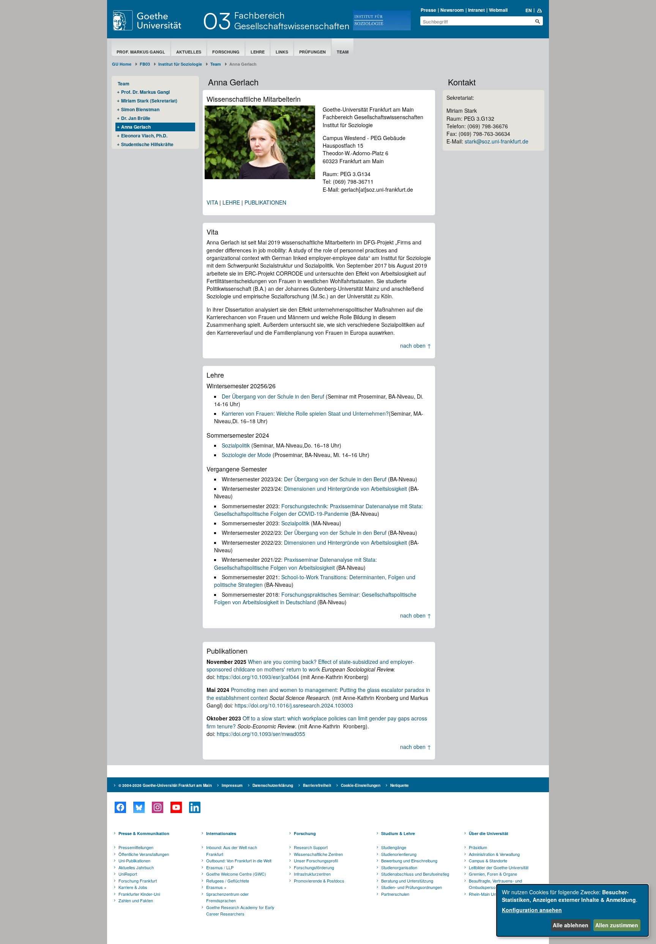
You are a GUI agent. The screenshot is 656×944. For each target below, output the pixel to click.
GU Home (121, 64)
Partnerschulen (395, 894)
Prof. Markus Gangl (141, 52)
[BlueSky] (138, 807)
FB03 (145, 64)
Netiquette (399, 785)
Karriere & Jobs (132, 887)
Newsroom (452, 9)
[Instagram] (157, 807)
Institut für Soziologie (180, 64)
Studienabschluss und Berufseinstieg (415, 874)
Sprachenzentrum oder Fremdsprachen (227, 897)
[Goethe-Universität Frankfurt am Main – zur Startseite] (156, 20)
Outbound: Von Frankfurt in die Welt (238, 860)
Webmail (498, 9)
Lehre (258, 52)
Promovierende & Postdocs (319, 881)
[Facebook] (120, 807)
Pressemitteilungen (135, 847)
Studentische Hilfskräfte (147, 144)
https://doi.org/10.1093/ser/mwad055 (261, 734)
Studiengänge (393, 847)
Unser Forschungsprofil (316, 860)
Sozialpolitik (236, 445)
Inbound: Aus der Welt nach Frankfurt (231, 850)
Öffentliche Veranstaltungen (143, 854)
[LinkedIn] (194, 807)
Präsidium (478, 847)
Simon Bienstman (140, 109)
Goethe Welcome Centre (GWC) (236, 874)
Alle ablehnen (570, 925)
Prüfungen (312, 52)
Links (282, 52)
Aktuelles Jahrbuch (136, 867)
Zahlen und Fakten (135, 900)
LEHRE (231, 202)
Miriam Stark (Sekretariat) (149, 100)
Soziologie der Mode (246, 455)
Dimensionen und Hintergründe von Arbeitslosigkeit (345, 488)
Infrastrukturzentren (312, 874)
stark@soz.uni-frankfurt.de (496, 141)
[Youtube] (175, 807)
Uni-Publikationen (134, 860)
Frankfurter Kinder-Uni (139, 894)
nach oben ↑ (415, 345)
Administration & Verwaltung (494, 854)
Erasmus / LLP (219, 867)
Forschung (226, 52)
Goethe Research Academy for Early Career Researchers (240, 910)
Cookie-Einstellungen (360, 785)
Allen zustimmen (616, 925)
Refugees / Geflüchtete (227, 881)
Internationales (221, 833)
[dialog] (572, 910)
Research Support (311, 847)
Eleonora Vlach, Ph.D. (144, 135)
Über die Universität (488, 833)
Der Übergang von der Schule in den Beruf (273, 396)
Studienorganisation (399, 867)
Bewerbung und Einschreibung (409, 860)
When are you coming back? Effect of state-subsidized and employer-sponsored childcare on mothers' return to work (310, 665)
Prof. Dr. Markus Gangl (145, 91)
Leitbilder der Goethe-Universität (498, 867)
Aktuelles (188, 52)
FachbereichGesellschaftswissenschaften (292, 20)
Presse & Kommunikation (143, 833)
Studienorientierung (398, 854)
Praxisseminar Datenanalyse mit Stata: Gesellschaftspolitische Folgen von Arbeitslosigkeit (295, 563)
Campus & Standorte (488, 860)
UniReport (127, 874)
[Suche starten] (537, 21)
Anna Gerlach (136, 126)
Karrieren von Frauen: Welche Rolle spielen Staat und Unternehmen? (305, 413)
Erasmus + (216, 887)
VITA (212, 202)
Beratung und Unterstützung (407, 881)
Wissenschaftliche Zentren (318, 854)
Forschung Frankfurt (137, 881)
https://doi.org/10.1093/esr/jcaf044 (258, 677)
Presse (428, 9)
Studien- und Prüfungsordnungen (411, 887)
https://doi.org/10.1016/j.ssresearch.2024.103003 (294, 705)
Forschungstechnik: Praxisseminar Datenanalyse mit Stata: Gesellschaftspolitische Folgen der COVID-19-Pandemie (318, 509)
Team (342, 52)
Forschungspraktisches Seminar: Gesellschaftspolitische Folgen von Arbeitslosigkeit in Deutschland (315, 598)
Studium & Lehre (398, 833)
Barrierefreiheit (317, 785)
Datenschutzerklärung (272, 785)
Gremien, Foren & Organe (493, 874)
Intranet (476, 9)
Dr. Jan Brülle (135, 118)
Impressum (232, 785)
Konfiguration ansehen (532, 910)
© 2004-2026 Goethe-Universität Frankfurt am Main (165, 785)
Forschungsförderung (314, 867)
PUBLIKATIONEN (265, 202)
